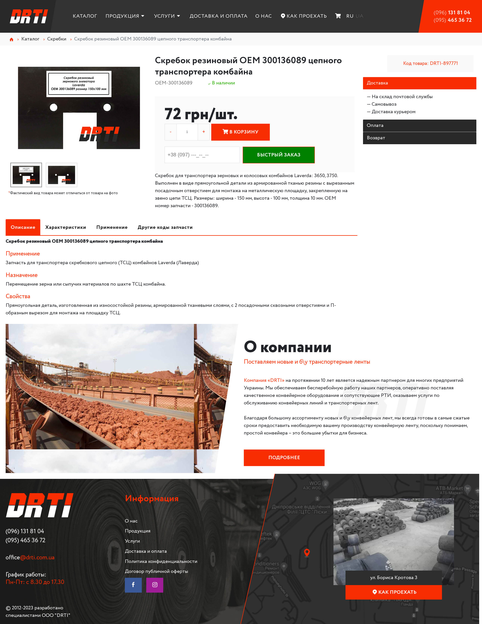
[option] (78, 108)
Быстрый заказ (278, 155)
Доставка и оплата (219, 16)
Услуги (164, 16)
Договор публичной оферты (156, 571)
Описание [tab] (23, 227)
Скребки (56, 39)
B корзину (243, 132)
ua (359, 16)
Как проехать (307, 16)
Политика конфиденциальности (161, 561)
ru (350, 16)
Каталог (85, 16)
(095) (453, 20)
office (30, 557)
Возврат (376, 138)
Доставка (377, 83)
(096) (452, 13)
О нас (263, 16)
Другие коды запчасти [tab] (165, 227)
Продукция (122, 16)
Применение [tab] (112, 227)
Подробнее (284, 457)
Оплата (375, 125)
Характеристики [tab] (65, 227)
